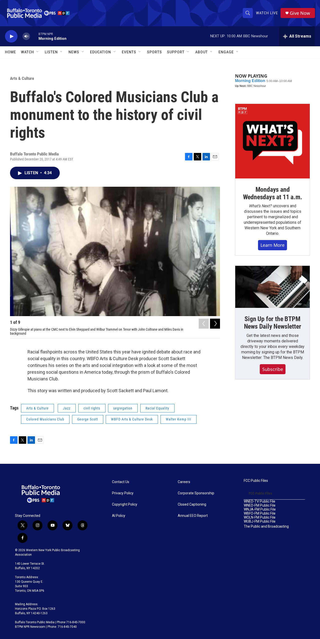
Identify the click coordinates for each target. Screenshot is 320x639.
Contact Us (120, 482)
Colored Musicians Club (45, 419)
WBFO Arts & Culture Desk (132, 419)
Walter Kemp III (178, 419)
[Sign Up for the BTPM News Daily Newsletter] (272, 287)
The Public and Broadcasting (266, 526)
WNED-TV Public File (259, 501)
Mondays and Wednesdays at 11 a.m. (272, 193)
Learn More (272, 245)
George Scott (87, 419)
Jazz (66, 408)
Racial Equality (157, 408)
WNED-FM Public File (260, 505)
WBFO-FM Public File (260, 513)
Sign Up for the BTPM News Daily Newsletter (272, 322)
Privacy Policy (123, 493)
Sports (154, 52)
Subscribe (272, 369)
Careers (184, 482)
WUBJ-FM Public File (260, 521)
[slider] (34, 36)
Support (175, 52)
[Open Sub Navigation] (38, 52)
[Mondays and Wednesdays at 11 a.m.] (272, 141)
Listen (51, 52)
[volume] (26, 36)
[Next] (215, 324)
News (73, 52)
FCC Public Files (256, 481)
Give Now (300, 13)
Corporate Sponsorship (196, 493)
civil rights (92, 408)
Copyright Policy (124, 504)
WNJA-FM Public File (260, 509)
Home (10, 52)
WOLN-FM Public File (260, 517)
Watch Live (267, 13)
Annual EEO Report (193, 516)
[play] (11, 36)
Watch (27, 52)
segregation (122, 408)
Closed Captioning (192, 504)
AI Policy (118, 516)
